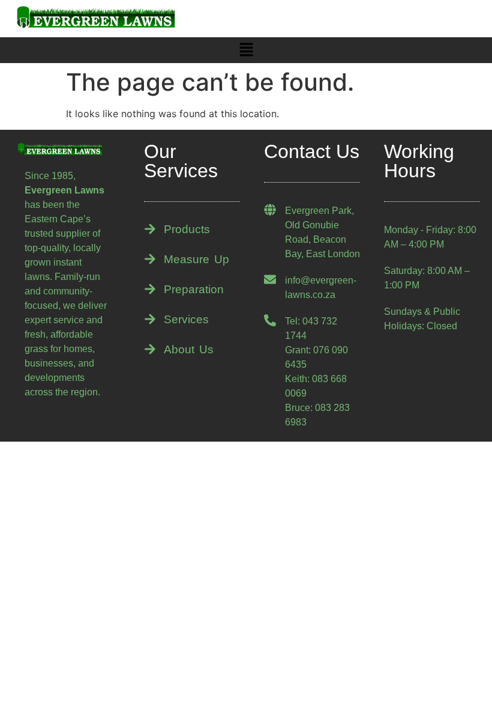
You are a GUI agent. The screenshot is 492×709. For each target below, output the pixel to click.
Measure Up (196, 259)
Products (187, 229)
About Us (189, 349)
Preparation (194, 289)
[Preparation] (150, 289)
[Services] (150, 319)
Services (186, 319)
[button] (246, 50)
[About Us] (150, 349)
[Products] (150, 229)
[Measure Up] (150, 259)
